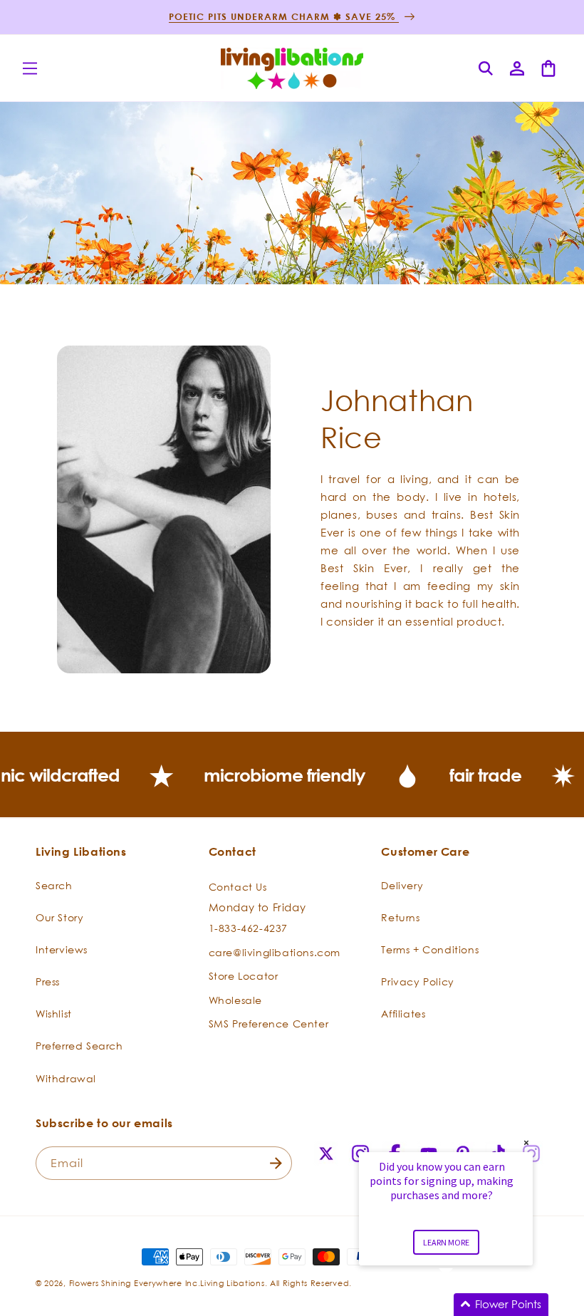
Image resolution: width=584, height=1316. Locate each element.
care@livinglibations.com (274, 952)
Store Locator (243, 976)
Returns (400, 917)
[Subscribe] (275, 1163)
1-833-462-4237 (248, 928)
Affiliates (403, 1013)
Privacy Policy (417, 981)
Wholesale (235, 1000)
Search (54, 885)
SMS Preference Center (269, 1023)
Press (48, 981)
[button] (30, 68)
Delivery (402, 885)
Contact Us (238, 887)
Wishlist (54, 1013)
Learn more (446, 1242)
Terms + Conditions (430, 949)
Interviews (62, 949)
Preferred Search (79, 1046)
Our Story (59, 917)
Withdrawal (66, 1078)
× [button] (526, 1142)
